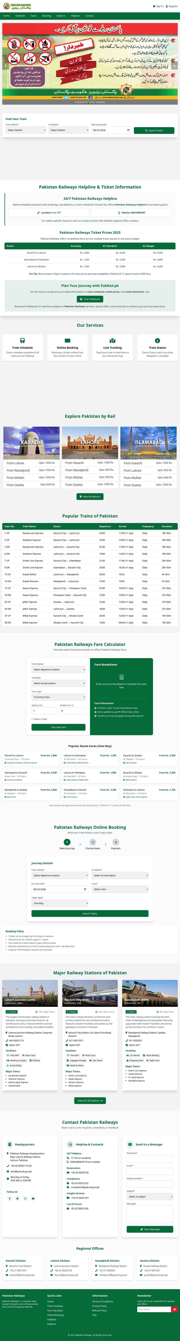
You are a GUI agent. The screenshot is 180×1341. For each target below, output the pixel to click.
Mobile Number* (135, 1178)
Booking (46, 15)
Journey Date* (38, 883)
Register (173, 6)
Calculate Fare (58, 727)
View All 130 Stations (88, 1100)
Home (6, 15)
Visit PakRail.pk (91, 299)
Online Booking (55, 1315)
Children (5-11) (67, 705)
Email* (130, 1165)
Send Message (152, 1229)
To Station (36, 677)
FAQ (94, 1315)
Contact (89, 15)
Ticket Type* (37, 897)
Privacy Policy (99, 1306)
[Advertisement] (84, 161)
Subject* (131, 1191)
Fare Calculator (55, 1310)
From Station (37, 664)
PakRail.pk (31, 306)
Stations (61, 15)
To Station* (53, 124)
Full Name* (132, 1153)
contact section (90, 220)
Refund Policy (99, 1310)
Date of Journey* (99, 124)
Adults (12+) (37, 705)
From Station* (12, 124)
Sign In (160, 6)
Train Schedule (55, 1306)
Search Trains (156, 130)
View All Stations (91, 496)
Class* (95, 883)
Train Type (36, 691)
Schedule (20, 15)
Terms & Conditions (102, 1301)
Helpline (75, 15)
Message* (131, 1203)
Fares (34, 15)
